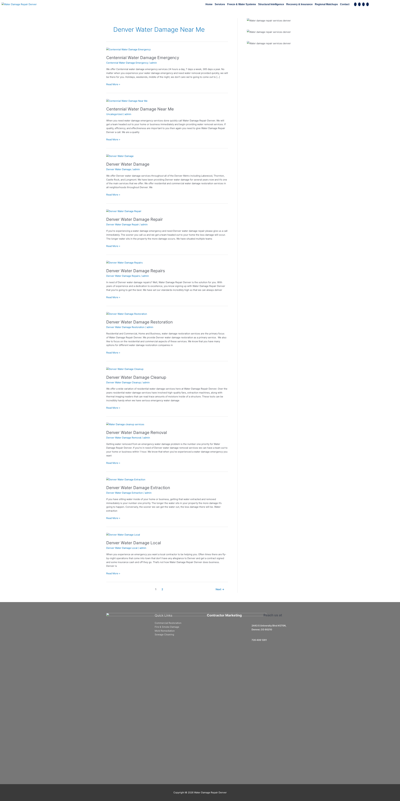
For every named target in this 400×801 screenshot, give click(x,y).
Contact (344, 4)
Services (220, 4)
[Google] (363, 4)
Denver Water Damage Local (133, 542)
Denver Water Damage (127, 164)
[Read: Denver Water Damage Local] (123, 534)
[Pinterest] (359, 4)
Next (220, 589)
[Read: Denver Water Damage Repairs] (124, 262)
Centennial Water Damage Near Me (140, 109)
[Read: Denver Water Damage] (120, 155)
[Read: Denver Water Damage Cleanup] (124, 369)
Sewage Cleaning (164, 634)
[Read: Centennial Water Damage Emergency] (128, 49)
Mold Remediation (165, 630)
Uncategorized (114, 114)
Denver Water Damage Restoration (139, 322)
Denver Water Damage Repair (134, 219)
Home (208, 4)
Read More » (113, 84)
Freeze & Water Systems (241, 4)
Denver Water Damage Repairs (135, 270)
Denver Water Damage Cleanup (136, 377)
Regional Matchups (326, 4)
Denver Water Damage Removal (136, 432)
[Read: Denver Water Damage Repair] (123, 211)
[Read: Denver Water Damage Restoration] (126, 313)
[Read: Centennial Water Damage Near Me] (127, 100)
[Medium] (367, 4)
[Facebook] (355, 4)
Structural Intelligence (271, 4)
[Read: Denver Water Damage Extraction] (125, 479)
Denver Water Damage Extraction (138, 487)
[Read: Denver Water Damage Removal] (125, 424)
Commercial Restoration (168, 622)
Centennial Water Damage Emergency (142, 57)
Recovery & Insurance (299, 4)
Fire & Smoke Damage (167, 626)
